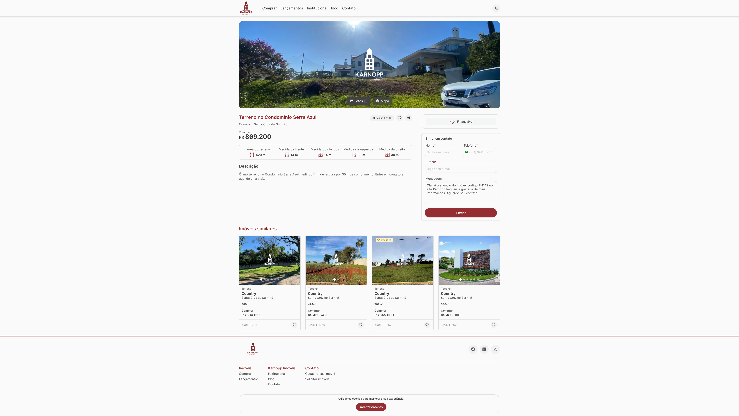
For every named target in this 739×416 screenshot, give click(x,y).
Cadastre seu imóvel (320, 374)
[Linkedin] (484, 349)
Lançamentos (292, 8)
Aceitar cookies (371, 407)
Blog (334, 8)
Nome (431, 145)
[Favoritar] (399, 117)
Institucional (317, 8)
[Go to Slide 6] (278, 279)
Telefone (471, 145)
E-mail (431, 162)
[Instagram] (495, 349)
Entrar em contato (439, 138)
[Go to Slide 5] (275, 279)
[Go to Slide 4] (272, 279)
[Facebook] (473, 349)
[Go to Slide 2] (265, 279)
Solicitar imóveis (317, 379)
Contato (349, 8)
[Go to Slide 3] (268, 279)
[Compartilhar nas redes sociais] (408, 117)
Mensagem (434, 178)
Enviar (461, 213)
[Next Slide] (296, 260)
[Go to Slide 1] (261, 279)
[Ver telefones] (496, 8)
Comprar (269, 8)
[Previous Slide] (243, 260)
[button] (269, 260)
